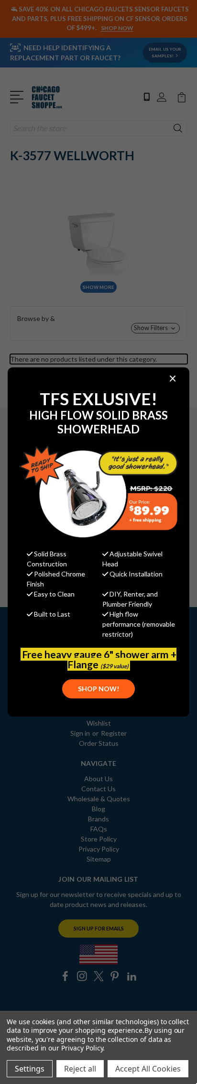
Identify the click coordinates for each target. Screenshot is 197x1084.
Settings (29, 1068)
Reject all (80, 1068)
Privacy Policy (82, 1047)
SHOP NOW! (98, 689)
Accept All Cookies (148, 1068)
